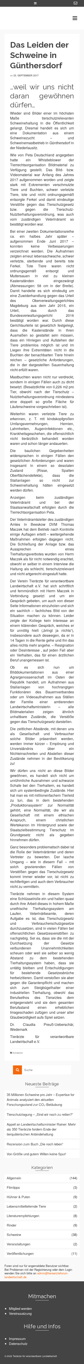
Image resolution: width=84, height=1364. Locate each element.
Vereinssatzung (20, 1313)
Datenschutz (18, 1343)
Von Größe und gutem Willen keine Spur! (36, 1153)
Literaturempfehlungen (23, 1215)
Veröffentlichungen (20, 1253)
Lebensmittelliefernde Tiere (26, 1206)
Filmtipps (13, 1187)
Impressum (17, 1338)
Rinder (11, 1225)
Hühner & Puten (18, 1196)
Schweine (18, 1052)
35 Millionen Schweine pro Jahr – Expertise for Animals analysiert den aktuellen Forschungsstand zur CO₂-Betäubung (40, 1099)
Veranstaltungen (18, 1244)
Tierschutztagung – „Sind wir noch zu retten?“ (40, 1114)
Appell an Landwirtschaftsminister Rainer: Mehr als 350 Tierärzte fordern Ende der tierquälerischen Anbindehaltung (41, 1129)
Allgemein (14, 1177)
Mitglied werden (20, 1308)
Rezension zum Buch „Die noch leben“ (35, 1144)
